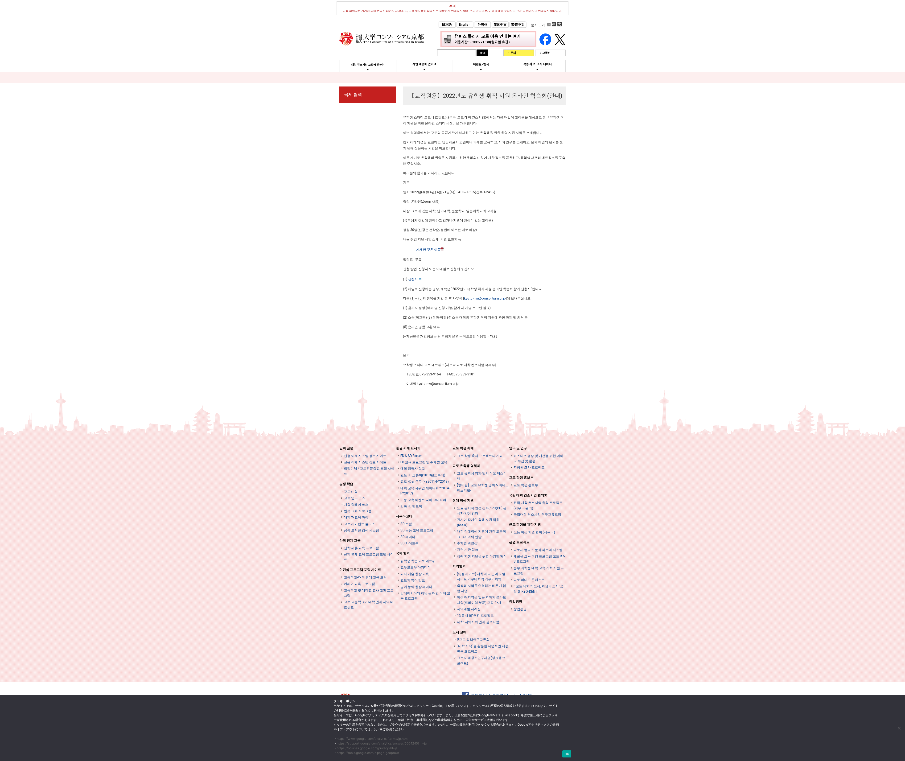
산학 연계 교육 (350, 540)
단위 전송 (346, 448)
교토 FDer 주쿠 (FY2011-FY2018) (424, 481)
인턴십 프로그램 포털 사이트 (360, 570)
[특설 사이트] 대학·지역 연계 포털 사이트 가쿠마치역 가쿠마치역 (481, 576)
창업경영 (515, 601)
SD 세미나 (407, 537)
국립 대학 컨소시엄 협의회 (528, 495)
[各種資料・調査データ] (537, 69)
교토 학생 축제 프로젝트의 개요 (480, 456)
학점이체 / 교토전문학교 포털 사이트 (369, 471)
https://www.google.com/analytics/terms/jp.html (372, 738)
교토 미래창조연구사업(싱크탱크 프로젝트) (483, 660)
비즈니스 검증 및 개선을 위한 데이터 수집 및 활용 (538, 458)
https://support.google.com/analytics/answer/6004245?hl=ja (382, 743)
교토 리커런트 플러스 (359, 524)
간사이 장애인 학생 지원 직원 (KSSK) (478, 522)
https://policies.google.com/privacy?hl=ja (367, 748)
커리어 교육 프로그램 (359, 584)
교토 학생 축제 (463, 448)
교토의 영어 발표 (412, 580)
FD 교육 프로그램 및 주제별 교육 (423, 462)
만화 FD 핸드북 (411, 506)
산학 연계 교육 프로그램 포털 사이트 (369, 556)
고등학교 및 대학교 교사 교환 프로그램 (369, 592)
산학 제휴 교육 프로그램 (361, 548)
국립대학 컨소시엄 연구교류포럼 (537, 514)
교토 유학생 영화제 (466, 466)
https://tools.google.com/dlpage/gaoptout (368, 753)
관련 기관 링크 (467, 549)
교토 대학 (351, 492)
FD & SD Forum (411, 456)
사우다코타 (404, 516)
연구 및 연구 (518, 448)
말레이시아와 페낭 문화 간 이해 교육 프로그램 (425, 595)
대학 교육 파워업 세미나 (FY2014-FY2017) (425, 490)
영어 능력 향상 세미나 (416, 587)
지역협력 (459, 566)
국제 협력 (353, 94)
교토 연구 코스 (354, 498)
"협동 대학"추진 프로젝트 (475, 615)
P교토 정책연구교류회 (473, 640)
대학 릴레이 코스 (356, 504)
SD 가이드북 (409, 543)
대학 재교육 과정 (356, 517)
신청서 (413, 279)
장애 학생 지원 (463, 500)
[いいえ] (899, 728)
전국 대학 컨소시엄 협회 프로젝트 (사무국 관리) (538, 505)
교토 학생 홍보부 (521, 477)
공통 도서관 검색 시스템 (361, 530)
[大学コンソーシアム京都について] (367, 69)
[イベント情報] (480, 69)
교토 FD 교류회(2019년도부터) (422, 475)
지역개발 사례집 (469, 609)
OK (567, 754)
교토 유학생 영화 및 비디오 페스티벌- (482, 475)
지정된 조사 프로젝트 (529, 467)
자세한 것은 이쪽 (428, 249)
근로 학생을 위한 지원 (525, 524)
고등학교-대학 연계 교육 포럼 (365, 577)
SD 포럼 (406, 524)
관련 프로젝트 (519, 542)
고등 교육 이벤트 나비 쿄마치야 (423, 500)
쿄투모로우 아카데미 (415, 567)
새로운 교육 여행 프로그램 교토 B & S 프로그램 (539, 558)
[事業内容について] (424, 69)
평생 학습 (346, 484)
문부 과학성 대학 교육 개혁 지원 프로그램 (539, 570)
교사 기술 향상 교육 (414, 574)
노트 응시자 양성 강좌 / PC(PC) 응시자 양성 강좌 (481, 510)
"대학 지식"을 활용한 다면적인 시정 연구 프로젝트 (482, 648)
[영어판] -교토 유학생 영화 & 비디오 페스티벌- (483, 487)
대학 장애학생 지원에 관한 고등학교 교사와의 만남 (481, 534)
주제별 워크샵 (467, 543)
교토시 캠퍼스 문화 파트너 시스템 (538, 550)
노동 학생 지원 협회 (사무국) (534, 532)
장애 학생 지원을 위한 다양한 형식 (482, 556)
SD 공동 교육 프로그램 (416, 530)
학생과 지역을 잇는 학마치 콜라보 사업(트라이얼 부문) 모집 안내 (481, 599)
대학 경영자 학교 (412, 468)
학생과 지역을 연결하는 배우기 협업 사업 (481, 588)
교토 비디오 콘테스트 (529, 580)
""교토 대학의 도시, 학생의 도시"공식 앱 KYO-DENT (538, 588)
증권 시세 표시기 (408, 448)
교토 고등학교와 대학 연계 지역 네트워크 (369, 604)
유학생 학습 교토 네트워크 (419, 561)
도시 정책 (459, 632)
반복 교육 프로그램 (358, 511)
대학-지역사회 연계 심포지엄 (478, 622)
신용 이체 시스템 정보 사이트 (365, 456)
